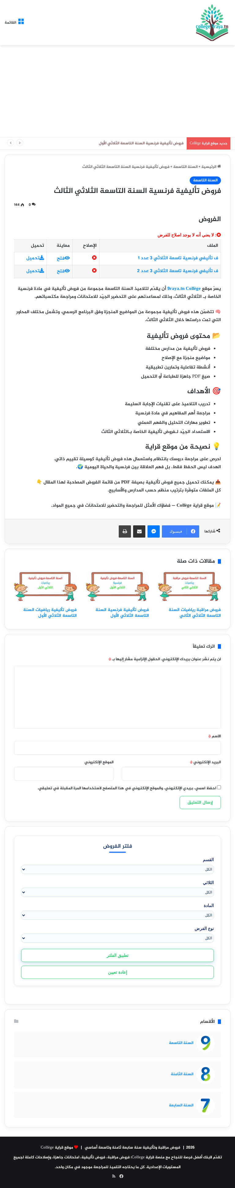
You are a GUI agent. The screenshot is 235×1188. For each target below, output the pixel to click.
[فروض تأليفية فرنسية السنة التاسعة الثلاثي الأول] (117, 587)
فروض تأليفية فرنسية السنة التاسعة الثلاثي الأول (122, 612)
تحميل (32, 258)
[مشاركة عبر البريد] (139, 531)
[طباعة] (125, 531)
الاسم (214, 736)
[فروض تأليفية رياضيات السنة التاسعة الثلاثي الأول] (45, 587)
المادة (209, 905)
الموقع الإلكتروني (99, 762)
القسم (208, 859)
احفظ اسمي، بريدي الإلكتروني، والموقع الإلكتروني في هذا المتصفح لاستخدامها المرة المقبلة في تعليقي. (127, 788)
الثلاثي (208, 882)
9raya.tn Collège (184, 289)
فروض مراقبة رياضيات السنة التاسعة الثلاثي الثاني (195, 612)
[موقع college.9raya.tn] (212, 22)
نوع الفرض (204, 928)
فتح (61, 258)
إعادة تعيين (117, 972)
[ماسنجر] (153, 531)
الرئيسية (209, 167)
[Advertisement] (117, 91)
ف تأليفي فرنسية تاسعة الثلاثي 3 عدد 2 (177, 271)
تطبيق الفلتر (118, 955)
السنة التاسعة (185, 167)
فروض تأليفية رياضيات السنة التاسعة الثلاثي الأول (50, 612)
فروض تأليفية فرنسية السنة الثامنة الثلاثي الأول (142, 143)
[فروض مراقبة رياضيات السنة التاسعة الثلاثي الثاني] (189, 587)
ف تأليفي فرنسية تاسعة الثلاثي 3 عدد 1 (178, 258)
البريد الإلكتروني (205, 762)
